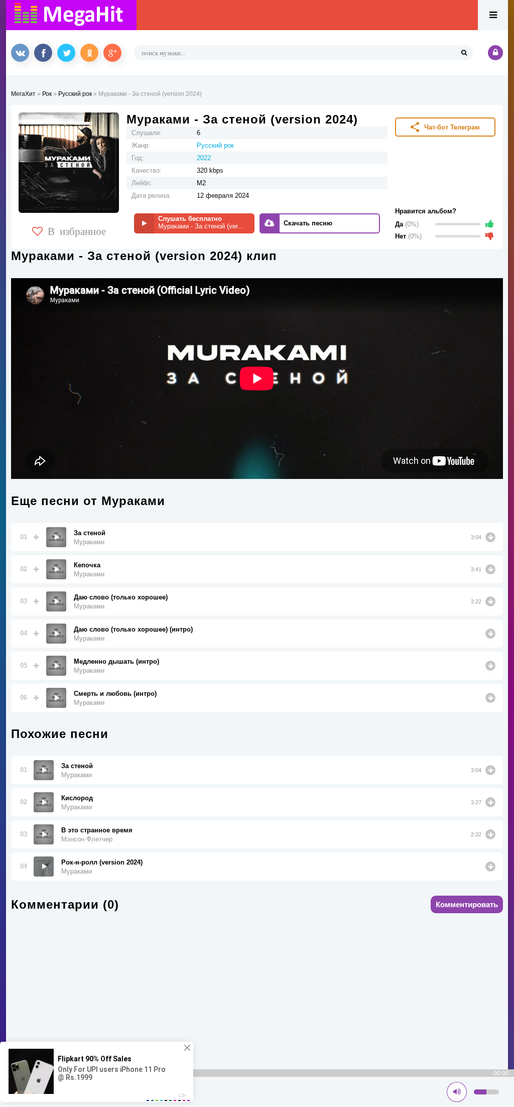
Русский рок (75, 93)
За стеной (89, 533)
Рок (47, 93)
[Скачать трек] (490, 537)
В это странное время (97, 830)
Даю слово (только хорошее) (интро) (133, 629)
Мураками (89, 542)
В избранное (77, 230)
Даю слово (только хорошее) (121, 597)
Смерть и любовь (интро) (115, 693)
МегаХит (23, 93)
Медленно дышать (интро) (116, 661)
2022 (204, 158)
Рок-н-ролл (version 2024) (102, 862)
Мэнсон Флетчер (86, 839)
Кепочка (87, 565)
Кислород (77, 798)
